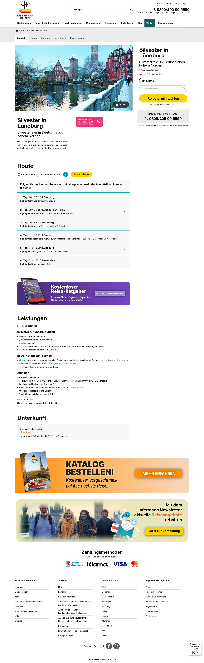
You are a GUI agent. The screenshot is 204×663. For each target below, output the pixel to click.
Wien (104, 635)
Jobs (17, 597)
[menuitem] (160, 3)
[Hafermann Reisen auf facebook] (109, 646)
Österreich (107, 626)
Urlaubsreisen (152, 611)
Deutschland (108, 597)
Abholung (23, 360)
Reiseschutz (64, 626)
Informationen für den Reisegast (73, 631)
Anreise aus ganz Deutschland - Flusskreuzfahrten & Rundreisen (73, 619)
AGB (17, 616)
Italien (104, 611)
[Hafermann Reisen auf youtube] (116, 646)
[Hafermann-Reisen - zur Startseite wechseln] (40, 10)
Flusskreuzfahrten (154, 592)
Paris (104, 630)
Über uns (160, 3)
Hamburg (106, 606)
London (105, 616)
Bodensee (106, 592)
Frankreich (106, 601)
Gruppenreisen (21, 592)
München (106, 621)
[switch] (195, 652)
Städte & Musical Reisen (157, 601)
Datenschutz (21, 606)
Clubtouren (151, 587)
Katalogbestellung (66, 597)
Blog (176, 3)
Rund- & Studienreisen (156, 597)
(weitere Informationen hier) (66, 363)
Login (184, 3)
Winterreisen (151, 616)
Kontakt (62, 592)
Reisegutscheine (65, 635)
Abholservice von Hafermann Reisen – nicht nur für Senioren (75, 603)
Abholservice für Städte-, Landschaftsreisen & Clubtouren (73, 611)
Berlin (104, 587)
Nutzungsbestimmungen (26, 611)
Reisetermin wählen (163, 98)
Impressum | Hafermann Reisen (29, 601)
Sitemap (18, 621)
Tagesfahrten (152, 606)
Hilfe (169, 3)
